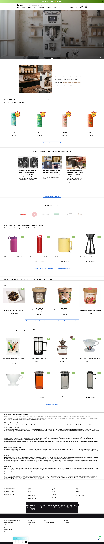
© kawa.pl (5, 539)
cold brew (53, 491)
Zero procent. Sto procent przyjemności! (52, 142)
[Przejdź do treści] (52, 59)
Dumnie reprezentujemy (52, 204)
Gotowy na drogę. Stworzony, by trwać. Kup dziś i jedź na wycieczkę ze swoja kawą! (52, 268)
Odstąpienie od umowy (8, 529)
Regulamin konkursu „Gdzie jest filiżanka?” (11, 524)
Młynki (34, 7)
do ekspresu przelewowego (9, 491)
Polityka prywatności (8, 525)
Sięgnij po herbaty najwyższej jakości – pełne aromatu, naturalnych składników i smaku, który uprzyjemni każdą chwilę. (52, 320)
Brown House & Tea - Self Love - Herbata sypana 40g (90, 310)
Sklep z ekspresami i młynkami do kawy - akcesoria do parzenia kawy (18, 435)
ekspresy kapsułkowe (32, 498)
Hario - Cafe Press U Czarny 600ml (39, 358)
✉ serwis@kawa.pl (31, 522)
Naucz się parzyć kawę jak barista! (52, 196)
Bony (65, 7)
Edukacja (45, 520)
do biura (29, 489)
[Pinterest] (84, 521)
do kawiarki (6, 492)
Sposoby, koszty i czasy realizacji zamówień (12, 520)
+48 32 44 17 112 (67, 524)
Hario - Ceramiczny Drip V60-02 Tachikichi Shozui (90, 358)
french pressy (54, 494)
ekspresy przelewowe (32, 496)
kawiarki (53, 495)
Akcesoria (49, 7)
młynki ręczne (78, 493)
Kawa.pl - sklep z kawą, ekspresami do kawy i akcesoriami (16, 414)
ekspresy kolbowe (31, 495)
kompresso (54, 497)
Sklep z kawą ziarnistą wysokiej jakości (12, 422)
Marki (55, 7)
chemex (53, 489)
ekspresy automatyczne (32, 493)
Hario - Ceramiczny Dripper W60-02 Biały (14, 392)
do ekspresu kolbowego (8, 489)
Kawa (18, 7)
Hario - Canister (65, 358)
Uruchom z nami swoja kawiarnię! (50, 522)
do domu (29, 488)
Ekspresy (29, 7)
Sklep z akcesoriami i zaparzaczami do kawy (13, 447)
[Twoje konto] (82, 5)
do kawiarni (30, 491)
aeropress (53, 488)
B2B (86, 7)
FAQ (5, 531)
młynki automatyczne (80, 495)
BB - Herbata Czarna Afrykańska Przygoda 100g (13, 310)
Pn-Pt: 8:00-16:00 (31, 520)
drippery (53, 492)
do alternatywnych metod (9, 494)
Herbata (23, 7)
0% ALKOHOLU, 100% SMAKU (52, 54)
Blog (77, 7)
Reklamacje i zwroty (8, 527)
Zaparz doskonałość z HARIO (52, 404)
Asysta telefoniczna (31, 524)
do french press (7, 495)
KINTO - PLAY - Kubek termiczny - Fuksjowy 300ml (14, 256)
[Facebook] (79, 521)
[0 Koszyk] (86, 5)
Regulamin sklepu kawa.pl (8, 522)
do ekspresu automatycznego (9, 488)
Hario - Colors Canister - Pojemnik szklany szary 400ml (65, 392)
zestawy (53, 498)
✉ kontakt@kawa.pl (67, 522)
